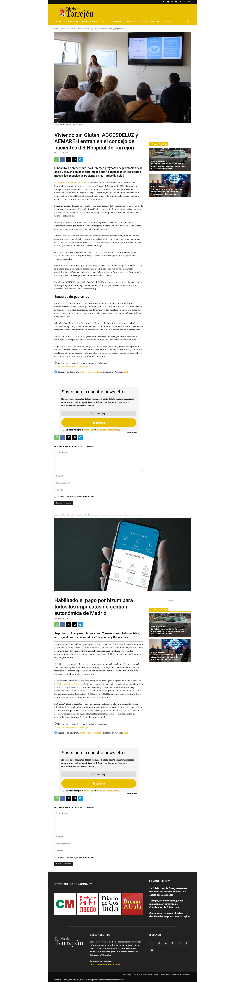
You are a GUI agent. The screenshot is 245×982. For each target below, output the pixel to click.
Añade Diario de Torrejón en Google (71, 366)
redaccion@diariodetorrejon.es (105, 964)
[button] (188, 22)
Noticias (60, 21)
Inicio (56, 29)
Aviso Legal (89, 430)
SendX (136, 433)
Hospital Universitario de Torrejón (73, 183)
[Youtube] (189, 2)
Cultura (94, 21)
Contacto (187, 975)
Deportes (116, 21)
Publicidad (176, 975)
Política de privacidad (143, 975)
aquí (126, 372)
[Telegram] (176, 2)
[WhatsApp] (184, 2)
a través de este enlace (90, 372)
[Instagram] (168, 2)
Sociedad (155, 21)
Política (143, 21)
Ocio (84, 21)
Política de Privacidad (109, 430)
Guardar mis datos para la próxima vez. (76, 496)
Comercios (73, 21)
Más (166, 21)
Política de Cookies (162, 975)
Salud (105, 21)
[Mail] (172, 2)
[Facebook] (163, 2)
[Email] (74, 159)
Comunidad (130, 21)
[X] (180, 2)
